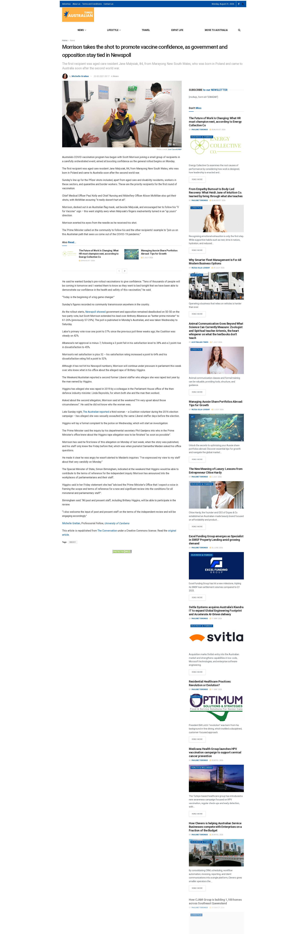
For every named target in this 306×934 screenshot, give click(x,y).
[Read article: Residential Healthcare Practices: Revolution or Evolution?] (216, 707)
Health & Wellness (201, 768)
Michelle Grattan (80, 76)
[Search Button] (239, 30)
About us (76, 4)
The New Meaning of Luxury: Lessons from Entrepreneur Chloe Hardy (216, 470)
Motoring (196, 275)
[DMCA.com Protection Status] (121, 551)
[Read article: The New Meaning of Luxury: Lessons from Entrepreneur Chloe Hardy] (216, 495)
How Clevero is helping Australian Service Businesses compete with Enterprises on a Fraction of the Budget (215, 827)
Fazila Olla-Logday (201, 268)
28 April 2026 (217, 760)
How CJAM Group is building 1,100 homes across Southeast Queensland (215, 899)
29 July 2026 (218, 268)
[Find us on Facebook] (238, 4)
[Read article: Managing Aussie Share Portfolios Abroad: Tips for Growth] (131, 254)
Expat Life (177, 30)
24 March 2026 (217, 906)
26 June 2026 (217, 548)
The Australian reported (96, 411)
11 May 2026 (216, 619)
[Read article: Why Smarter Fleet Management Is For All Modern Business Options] (216, 286)
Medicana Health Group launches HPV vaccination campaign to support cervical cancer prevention (215, 752)
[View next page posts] (124, 271)
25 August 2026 (218, 200)
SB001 (72, 542)
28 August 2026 (87, 261)
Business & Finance (201, 137)
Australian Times (200, 342)
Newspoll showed (95, 311)
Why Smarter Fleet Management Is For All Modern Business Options (215, 261)
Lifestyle (112, 30)
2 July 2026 (147, 258)
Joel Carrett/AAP (175, 149)
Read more (199, 178)
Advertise (66, 4)
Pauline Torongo (200, 130)
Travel (146, 30)
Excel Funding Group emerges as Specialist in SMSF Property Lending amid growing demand (216, 540)
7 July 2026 (216, 342)
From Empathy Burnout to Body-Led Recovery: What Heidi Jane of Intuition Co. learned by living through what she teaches (216, 192)
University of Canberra (116, 523)
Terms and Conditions (92, 4)
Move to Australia (216, 30)
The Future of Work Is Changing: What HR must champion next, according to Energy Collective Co (99, 253)
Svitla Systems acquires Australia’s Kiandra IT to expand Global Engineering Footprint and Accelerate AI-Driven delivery (216, 610)
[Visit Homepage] (78, 15)
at (192, 417)
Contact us (108, 4)
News (81, 30)
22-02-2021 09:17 (101, 76)
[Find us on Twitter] (243, 4)
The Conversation (107, 530)
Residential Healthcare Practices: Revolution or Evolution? (210, 683)
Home (64, 40)
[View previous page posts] (119, 271)
